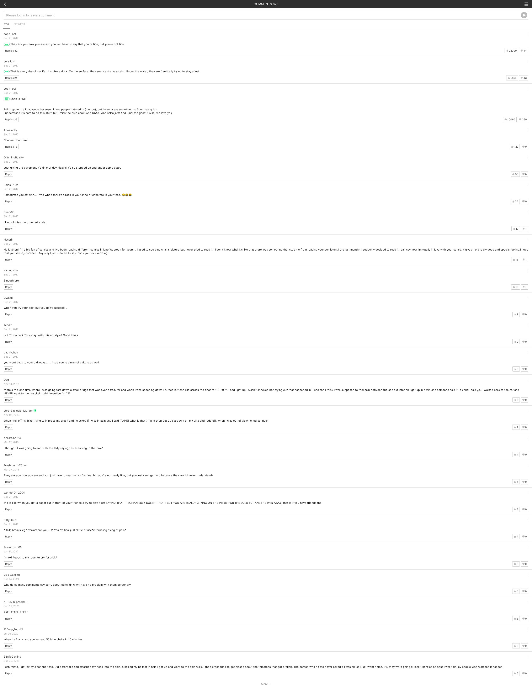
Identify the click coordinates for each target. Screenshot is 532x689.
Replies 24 (11, 77)
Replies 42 (11, 50)
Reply (8, 174)
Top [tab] (6, 24)
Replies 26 (11, 119)
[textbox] (263, 15)
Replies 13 (11, 146)
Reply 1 (9, 201)
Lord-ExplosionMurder (18, 410)
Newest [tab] (19, 24)
